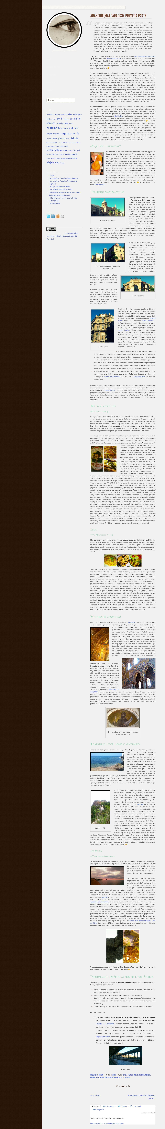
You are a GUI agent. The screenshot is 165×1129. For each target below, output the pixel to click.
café (72, 119)
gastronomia (71, 133)
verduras (72, 158)
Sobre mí (49, 90)
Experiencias (51, 75)
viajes (50, 162)
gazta (48, 138)
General (114, 1075)
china (58, 123)
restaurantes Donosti (70, 150)
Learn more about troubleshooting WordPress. (107, 1123)
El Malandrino (99, 185)
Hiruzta (67, 138)
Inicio (48, 59)
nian (73, 143)
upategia (59, 158)
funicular (140, 804)
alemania (72, 114)
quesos (49, 146)
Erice (135, 1075)
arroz (80, 114)
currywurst (65, 128)
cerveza (50, 123)
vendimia (65, 158)
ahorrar (65, 114)
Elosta (52, 175)
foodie (60, 134)
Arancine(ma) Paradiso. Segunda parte (64, 178)
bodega (66, 119)
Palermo (92, 1077)
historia (74, 138)
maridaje (59, 143)
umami (53, 158)
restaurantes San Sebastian (58, 154)
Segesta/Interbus (103, 1037)
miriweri (101, 1075)
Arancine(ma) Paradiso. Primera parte (63, 181)
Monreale (131, 622)
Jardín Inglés (123, 330)
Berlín (60, 118)
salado (74, 154)
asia (48, 119)
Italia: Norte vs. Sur (114, 59)
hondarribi (49, 143)
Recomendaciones (53, 67)
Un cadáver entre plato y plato (61, 189)
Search (50, 100)
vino (57, 162)
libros (55, 143)
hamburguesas (57, 138)
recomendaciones (60, 146)
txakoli (48, 158)
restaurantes (53, 150)
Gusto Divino (110, 390)
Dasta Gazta (50, 82)
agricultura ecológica (54, 114)
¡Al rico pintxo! (55, 203)
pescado (102, 1077)
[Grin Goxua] (64, 47)
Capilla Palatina (139, 377)
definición (118, 116)
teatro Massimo (147, 321)
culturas (52, 128)
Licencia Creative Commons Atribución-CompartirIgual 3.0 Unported (61, 236)
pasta (77, 142)
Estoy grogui (54, 201)
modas (70, 143)
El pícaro (53, 184)
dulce (74, 128)
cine (70, 123)
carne (77, 118)
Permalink (127, 1077)
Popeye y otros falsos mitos (60, 187)
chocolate (64, 123)
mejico (65, 143)
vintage (62, 163)
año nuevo (53, 119)
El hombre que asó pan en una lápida (63, 198)
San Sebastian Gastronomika (144, 56)
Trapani (116, 1077)
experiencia (52, 133)
